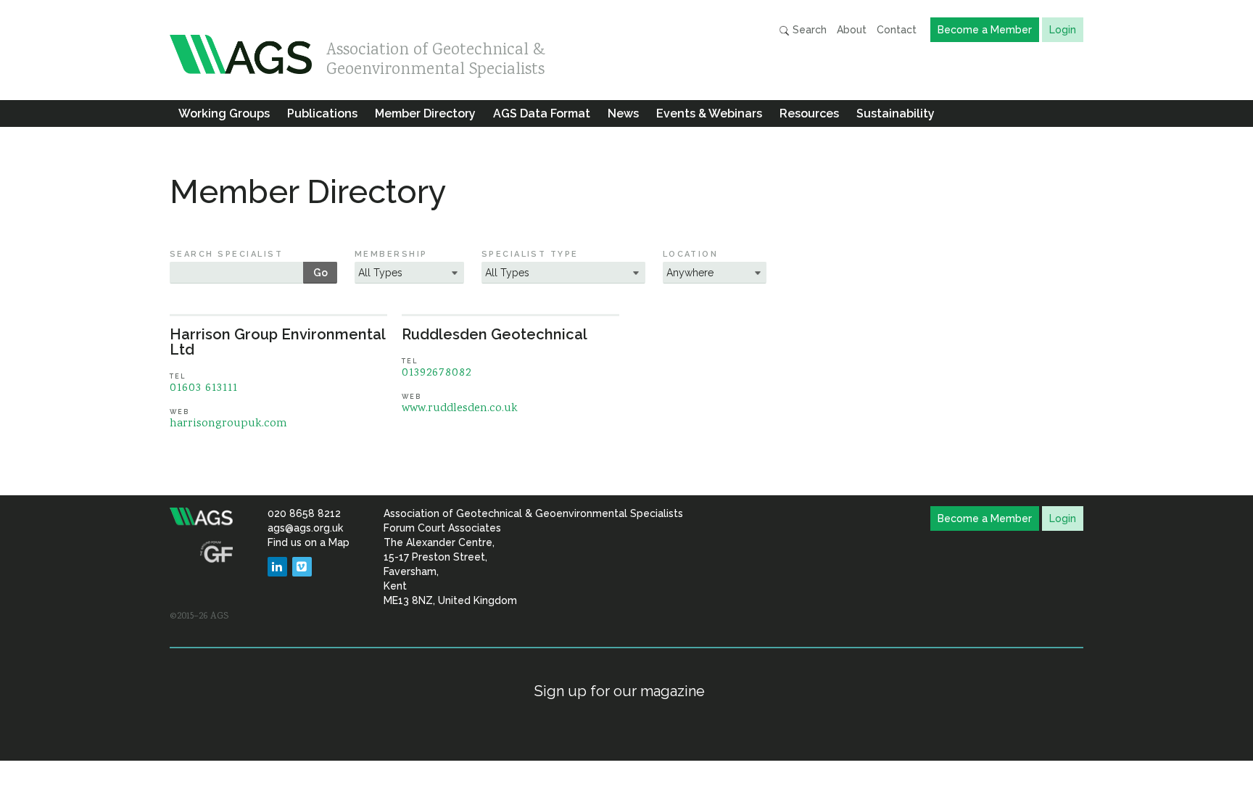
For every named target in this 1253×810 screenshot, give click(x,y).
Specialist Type (530, 254)
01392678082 (436, 373)
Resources (809, 113)
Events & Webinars (709, 113)
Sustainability (895, 113)
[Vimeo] (302, 566)
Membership (391, 254)
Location (691, 254)
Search (808, 30)
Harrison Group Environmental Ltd (277, 342)
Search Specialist (226, 254)
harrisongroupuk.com (228, 424)
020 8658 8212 (304, 513)
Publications (322, 113)
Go (320, 272)
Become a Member (985, 30)
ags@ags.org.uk (305, 528)
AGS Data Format (541, 113)
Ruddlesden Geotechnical (494, 334)
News (623, 113)
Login (1062, 30)
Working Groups (224, 113)
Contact (897, 30)
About (852, 30)
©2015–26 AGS (199, 616)
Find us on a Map (309, 542)
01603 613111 (204, 388)
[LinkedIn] (277, 566)
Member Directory (425, 113)
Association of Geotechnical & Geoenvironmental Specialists (435, 56)
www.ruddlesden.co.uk (460, 408)
